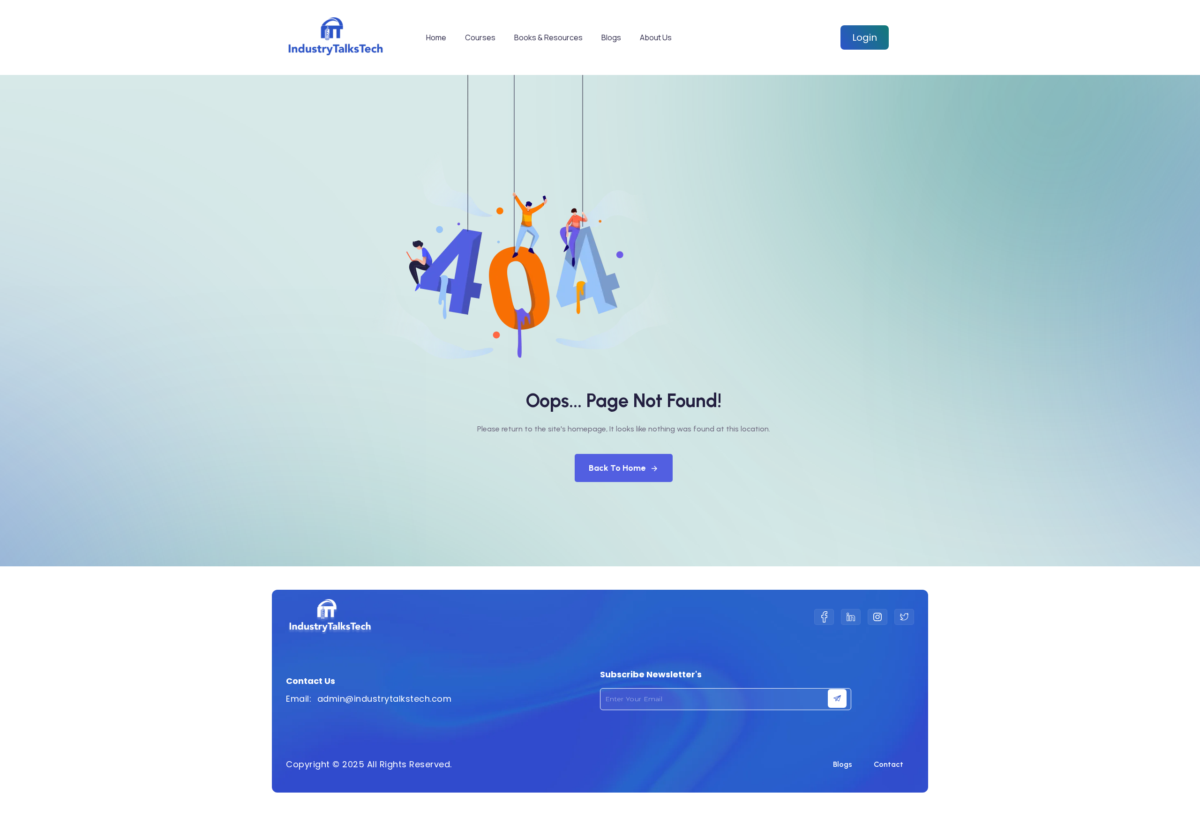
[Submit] (837, 698)
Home (436, 37)
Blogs (611, 37)
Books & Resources (548, 37)
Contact (888, 764)
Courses (480, 37)
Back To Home (617, 468)
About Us (656, 37)
